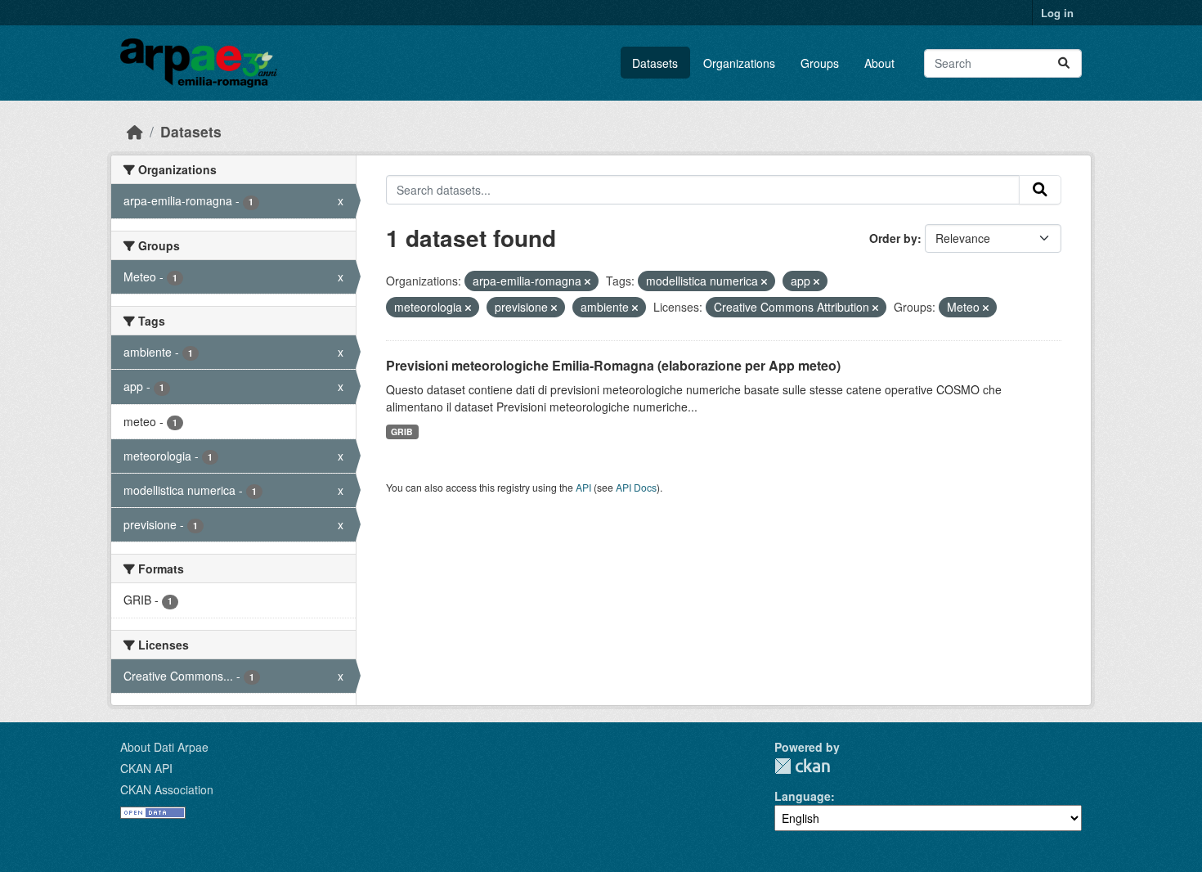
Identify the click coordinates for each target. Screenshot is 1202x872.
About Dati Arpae (164, 747)
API (583, 487)
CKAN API (146, 768)
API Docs (636, 487)
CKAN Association (166, 789)
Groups (820, 63)
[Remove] (587, 281)
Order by (893, 238)
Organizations (739, 63)
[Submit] (1063, 63)
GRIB (402, 431)
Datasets (655, 63)
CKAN (802, 766)
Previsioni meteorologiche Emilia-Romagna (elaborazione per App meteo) (613, 365)
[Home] (135, 131)
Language (802, 796)
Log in (1057, 12)
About (879, 63)
